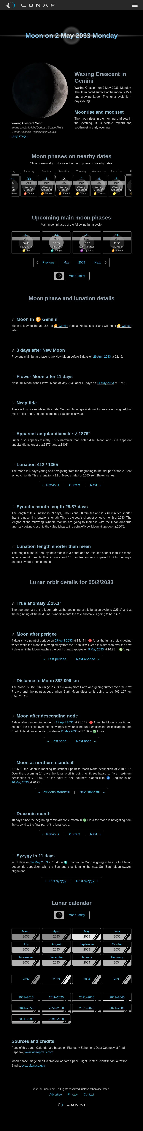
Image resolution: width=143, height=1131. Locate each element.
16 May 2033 (20, 782)
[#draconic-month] (13, 813)
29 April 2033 (102, 356)
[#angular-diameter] (13, 433)
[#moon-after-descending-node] (13, 715)
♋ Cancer (124, 325)
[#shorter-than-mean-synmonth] (13, 546)
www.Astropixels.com (39, 1052)
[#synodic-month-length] (13, 506)
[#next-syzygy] (13, 855)
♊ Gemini (61, 325)
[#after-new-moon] (13, 350)
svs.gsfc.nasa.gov (33, 1065)
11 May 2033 (69, 731)
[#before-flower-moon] (13, 376)
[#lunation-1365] (13, 464)
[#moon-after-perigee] (13, 634)
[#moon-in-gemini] (13, 319)
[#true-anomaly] (13, 603)
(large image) (20, 136)
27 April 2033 (64, 640)
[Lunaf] (31, 5)
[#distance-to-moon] (13, 680)
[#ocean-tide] (13, 402)
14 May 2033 (105, 383)
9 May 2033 (96, 649)
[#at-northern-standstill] (13, 762)
